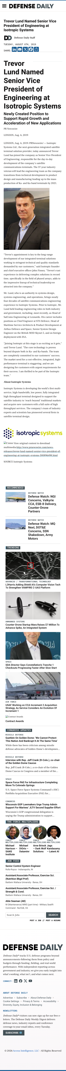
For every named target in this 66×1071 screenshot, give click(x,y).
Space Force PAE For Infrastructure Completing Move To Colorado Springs (32, 784)
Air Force (11, 702)
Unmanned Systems (15, 622)
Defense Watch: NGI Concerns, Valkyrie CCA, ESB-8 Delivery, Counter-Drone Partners (42, 504)
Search (53, 914)
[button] (4, 5)
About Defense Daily (41, 997)
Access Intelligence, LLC (26, 1050)
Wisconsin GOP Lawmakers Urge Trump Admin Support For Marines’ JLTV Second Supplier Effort (33, 806)
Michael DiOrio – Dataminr (24, 848)
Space (9, 662)
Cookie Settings (11, 1001)
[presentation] (12, 832)
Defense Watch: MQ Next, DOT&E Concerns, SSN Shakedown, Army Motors (41, 531)
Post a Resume (53, 920)
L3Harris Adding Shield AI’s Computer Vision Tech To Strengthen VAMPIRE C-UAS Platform (33, 586)
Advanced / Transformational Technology (28, 582)
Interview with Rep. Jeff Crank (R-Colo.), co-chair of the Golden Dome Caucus (33, 761)
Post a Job (35, 920)
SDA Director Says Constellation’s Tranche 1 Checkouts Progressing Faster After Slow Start (31, 666)
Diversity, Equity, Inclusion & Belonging (22, 1004)
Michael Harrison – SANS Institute (11, 850)
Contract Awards (15, 721)
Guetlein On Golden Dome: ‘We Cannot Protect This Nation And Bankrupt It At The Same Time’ (31, 739)
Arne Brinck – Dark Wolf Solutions (39, 848)
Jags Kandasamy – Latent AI (53, 848)
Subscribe (22, 997)
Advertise (8, 997)
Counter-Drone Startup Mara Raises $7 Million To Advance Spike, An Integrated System (32, 626)
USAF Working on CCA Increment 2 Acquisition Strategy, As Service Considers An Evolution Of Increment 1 (31, 708)
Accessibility (49, 1001)
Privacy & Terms (31, 1001)
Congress (10, 802)
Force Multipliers (12, 841)
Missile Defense (14, 735)
